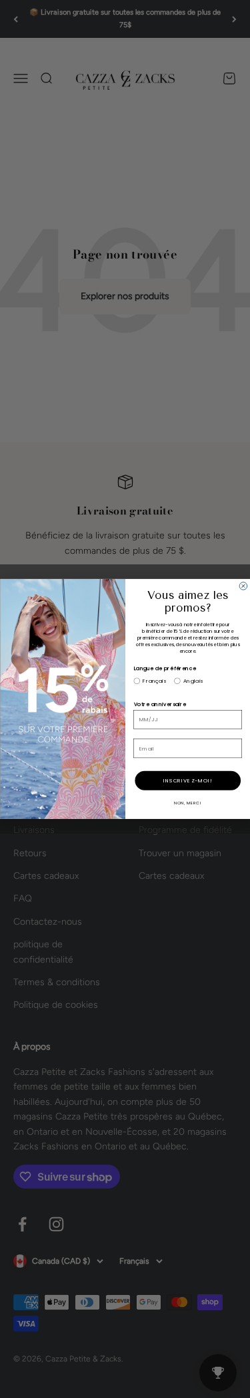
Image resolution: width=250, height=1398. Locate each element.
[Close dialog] (243, 586)
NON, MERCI (187, 803)
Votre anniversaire (159, 704)
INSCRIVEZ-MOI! (187, 780)
